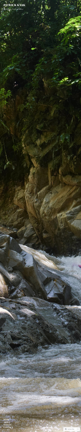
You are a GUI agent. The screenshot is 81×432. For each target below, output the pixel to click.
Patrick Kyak (14, 5)
